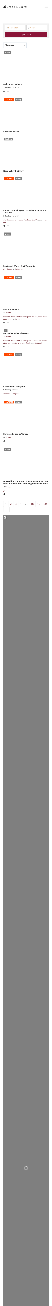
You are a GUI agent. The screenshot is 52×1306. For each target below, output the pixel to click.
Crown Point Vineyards (14, 386)
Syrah (28, 343)
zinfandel (19, 319)
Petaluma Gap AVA (31, 220)
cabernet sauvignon (23, 316)
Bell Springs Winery (12, 84)
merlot (44, 340)
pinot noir (20, 269)
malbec (34, 316)
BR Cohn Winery (11, 309)
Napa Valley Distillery (13, 171)
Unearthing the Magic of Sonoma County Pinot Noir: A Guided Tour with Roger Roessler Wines (26, 482)
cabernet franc (9, 316)
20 (45, 504)
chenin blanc (18, 220)
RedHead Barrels (11, 131)
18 (32, 504)
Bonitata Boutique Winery (15, 434)
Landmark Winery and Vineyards (19, 266)
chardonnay (7, 220)
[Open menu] (46, 6)
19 (38, 504)
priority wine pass (18, 343)
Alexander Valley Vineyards (16, 333)
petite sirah (7, 319)
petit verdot (42, 316)
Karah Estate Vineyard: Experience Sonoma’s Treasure (24, 211)
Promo (8, 312)
